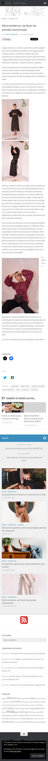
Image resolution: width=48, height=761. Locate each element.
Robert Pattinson (25, 715)
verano (29, 721)
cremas (25, 702)
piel (41, 712)
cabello (32, 698)
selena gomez (27, 718)
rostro (38, 715)
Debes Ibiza (14, 386)
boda (22, 698)
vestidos (37, 722)
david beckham (15, 705)
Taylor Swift (41, 719)
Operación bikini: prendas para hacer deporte (28, 653)
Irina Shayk (39, 705)
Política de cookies (15, 751)
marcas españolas (8, 390)
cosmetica (17, 701)
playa (3, 715)
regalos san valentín (12, 715)
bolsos (26, 698)
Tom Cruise (18, 722)
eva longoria (31, 705)
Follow (8, 39)
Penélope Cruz (26, 712)
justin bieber (8, 708)
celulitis (38, 698)
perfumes (36, 712)
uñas (24, 722)
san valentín (6, 718)
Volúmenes (34, 390)
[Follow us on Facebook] (44, 438)
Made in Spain (25, 386)
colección (43, 698)
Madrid (27, 708)
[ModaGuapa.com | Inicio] (17, 3)
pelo (17, 712)
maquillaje (35, 708)
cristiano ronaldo (39, 702)
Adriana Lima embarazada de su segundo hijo (28, 685)
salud (41, 715)
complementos (6, 702)
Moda (4, 19)
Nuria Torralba (11, 34)
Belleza (11, 698)
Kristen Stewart (19, 708)
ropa (33, 715)
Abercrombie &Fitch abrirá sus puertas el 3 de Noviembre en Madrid (33, 418)
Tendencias (13, 19)
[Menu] (45, 3)
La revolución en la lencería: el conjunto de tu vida (23, 494)
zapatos (42, 722)
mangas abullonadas (38, 386)
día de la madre (24, 705)
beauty (4, 698)
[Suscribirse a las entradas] (24, 623)
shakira (35, 719)
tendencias (25, 390)
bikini (19, 698)
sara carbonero (16, 719)
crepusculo (30, 702)
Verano (21, 525)
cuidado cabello (6, 705)
